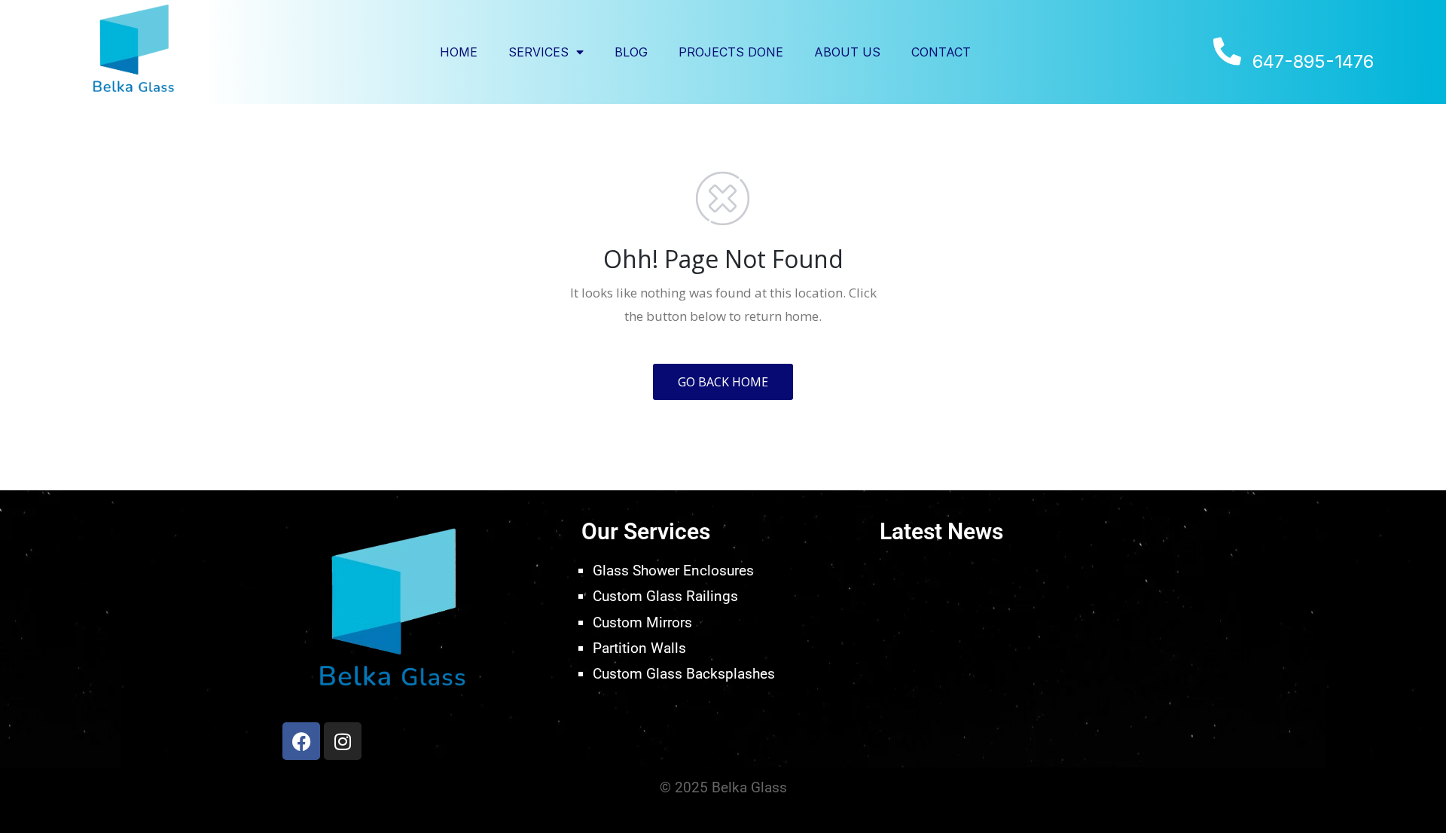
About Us (847, 52)
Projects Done (731, 52)
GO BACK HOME (723, 382)
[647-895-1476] (1227, 52)
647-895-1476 (1313, 62)
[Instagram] (343, 741)
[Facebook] (301, 741)
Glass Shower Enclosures (673, 570)
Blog (631, 52)
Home (458, 52)
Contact (941, 52)
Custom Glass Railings (665, 596)
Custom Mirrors (642, 622)
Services (538, 52)
